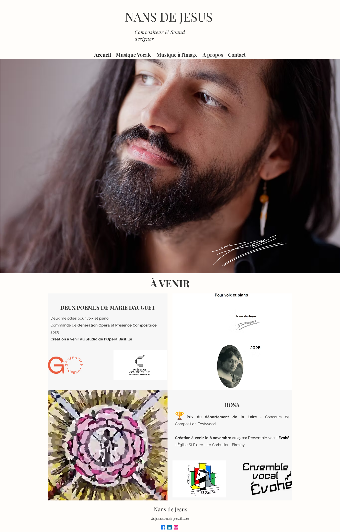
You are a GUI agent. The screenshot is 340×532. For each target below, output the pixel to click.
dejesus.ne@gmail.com (170, 518)
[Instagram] (176, 527)
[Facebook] (163, 527)
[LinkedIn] (169, 527)
